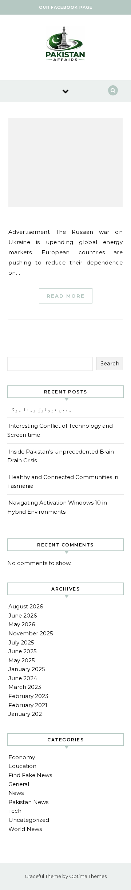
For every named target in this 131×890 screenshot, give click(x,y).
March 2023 (24, 686)
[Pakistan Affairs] (65, 45)
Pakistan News (28, 802)
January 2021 (26, 713)
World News (25, 829)
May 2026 (21, 624)
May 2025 (21, 660)
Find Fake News (30, 775)
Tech (14, 810)
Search (109, 363)
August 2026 (25, 606)
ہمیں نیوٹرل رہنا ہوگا (40, 409)
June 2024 (22, 678)
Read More (66, 296)
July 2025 (21, 642)
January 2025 (26, 669)
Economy (21, 757)
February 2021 (27, 705)
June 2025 (22, 651)
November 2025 (30, 633)
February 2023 (28, 696)
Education (22, 765)
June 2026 (22, 615)
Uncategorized (28, 819)
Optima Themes (88, 876)
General (18, 784)
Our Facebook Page (65, 7)
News (16, 792)
